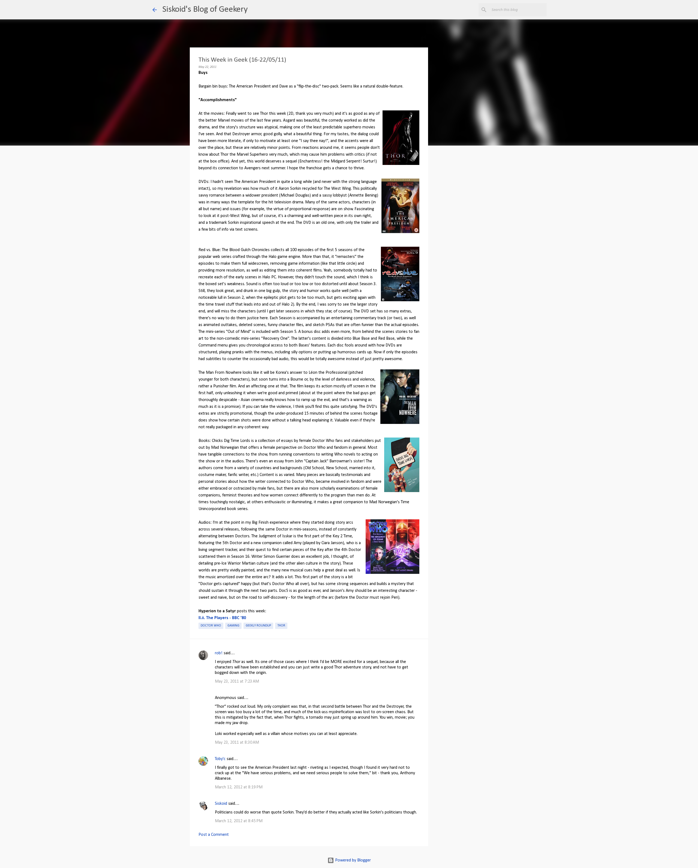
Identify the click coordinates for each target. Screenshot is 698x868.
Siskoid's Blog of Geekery (205, 9)
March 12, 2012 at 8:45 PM (239, 821)
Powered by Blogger (352, 860)
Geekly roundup (258, 625)
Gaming (233, 625)
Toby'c (220, 759)
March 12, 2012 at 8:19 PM (239, 787)
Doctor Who (211, 625)
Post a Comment (213, 835)
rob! (218, 653)
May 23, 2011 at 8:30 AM (237, 742)
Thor (281, 625)
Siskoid (221, 803)
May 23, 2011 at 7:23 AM (237, 681)
